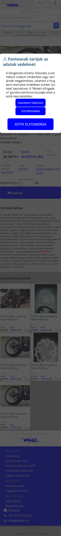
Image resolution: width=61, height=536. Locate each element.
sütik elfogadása (30, 124)
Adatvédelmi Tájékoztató (30, 102)
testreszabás (30, 111)
